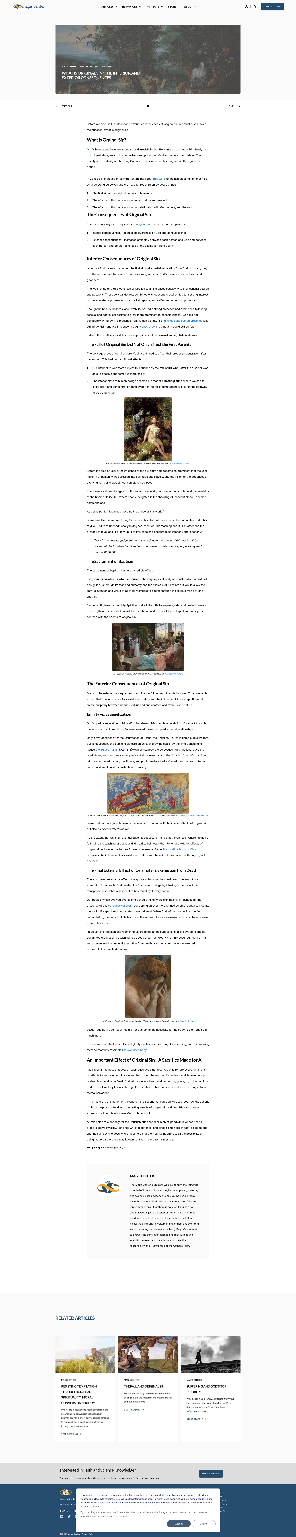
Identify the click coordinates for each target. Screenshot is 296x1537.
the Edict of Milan (107, 749)
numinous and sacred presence (182, 320)
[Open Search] (255, 6)
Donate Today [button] (272, 6)
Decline (204, 1523)
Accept (179, 1523)
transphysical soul (119, 905)
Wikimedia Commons (181, 463)
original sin (143, 224)
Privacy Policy (88, 1534)
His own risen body (134, 1050)
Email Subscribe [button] (211, 1473)
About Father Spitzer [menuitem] (223, 1505)
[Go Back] (148, 106)
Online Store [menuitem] (222, 1511)
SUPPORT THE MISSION (74, 1510)
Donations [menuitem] (221, 1500)
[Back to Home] (30, 6)
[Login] (246, 6)
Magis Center (69, 66)
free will (158, 178)
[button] (6, 1530)
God (89, 149)
